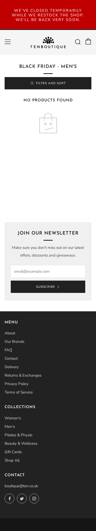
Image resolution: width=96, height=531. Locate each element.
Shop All (12, 460)
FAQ (8, 350)
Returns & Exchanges (23, 375)
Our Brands (14, 341)
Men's (10, 426)
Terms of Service (19, 392)
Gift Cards (13, 451)
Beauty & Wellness (21, 443)
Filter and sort (51, 83)
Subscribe (45, 287)
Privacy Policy (16, 383)
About (10, 333)
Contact (11, 358)
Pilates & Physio (18, 435)
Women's (13, 418)
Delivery (12, 366)
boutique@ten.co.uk (21, 485)
